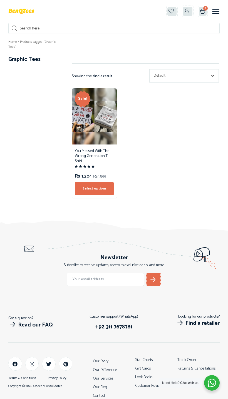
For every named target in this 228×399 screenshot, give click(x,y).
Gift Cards (143, 368)
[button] (172, 11)
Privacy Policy (57, 378)
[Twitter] (49, 364)
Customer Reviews (149, 386)
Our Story (100, 361)
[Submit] (153, 279)
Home (12, 41)
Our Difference (105, 370)
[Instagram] (32, 364)
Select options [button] (94, 188)
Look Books (143, 377)
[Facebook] (15, 364)
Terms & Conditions (22, 378)
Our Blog (100, 387)
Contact (99, 396)
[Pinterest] (66, 364)
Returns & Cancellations (196, 368)
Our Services (103, 378)
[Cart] (203, 11)
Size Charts (144, 360)
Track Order (187, 360)
